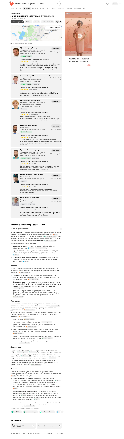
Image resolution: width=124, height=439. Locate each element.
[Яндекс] (12, 4)
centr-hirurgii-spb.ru (51, 236)
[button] (22, 43)
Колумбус (16, 433)
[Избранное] (108, 4)
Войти (115, 3)
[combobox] (34, 3)
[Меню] (120, 3)
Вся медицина (15, 13)
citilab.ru (32, 248)
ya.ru (61, 433)
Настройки (49, 433)
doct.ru (56, 234)
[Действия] (62, 13)
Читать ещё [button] (48, 95)
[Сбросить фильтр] (22, 21)
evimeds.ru (33, 352)
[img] (24, 61)
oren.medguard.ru (41, 248)
